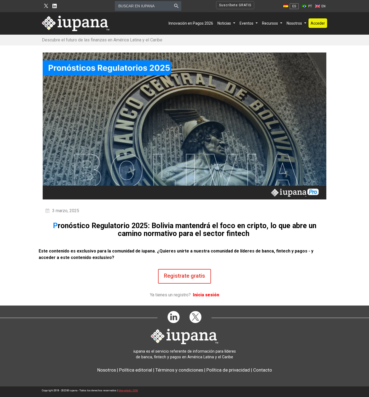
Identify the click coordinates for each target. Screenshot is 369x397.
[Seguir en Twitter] (46, 6)
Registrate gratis (184, 276)
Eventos (246, 23)
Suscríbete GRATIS (235, 5)
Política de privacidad (228, 370)
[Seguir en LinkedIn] (55, 6)
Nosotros (294, 23)
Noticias (224, 23)
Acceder (318, 23)
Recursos (270, 23)
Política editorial (135, 370)
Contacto (262, 370)
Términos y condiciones (179, 370)
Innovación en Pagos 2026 (191, 23)
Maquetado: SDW (128, 390)
